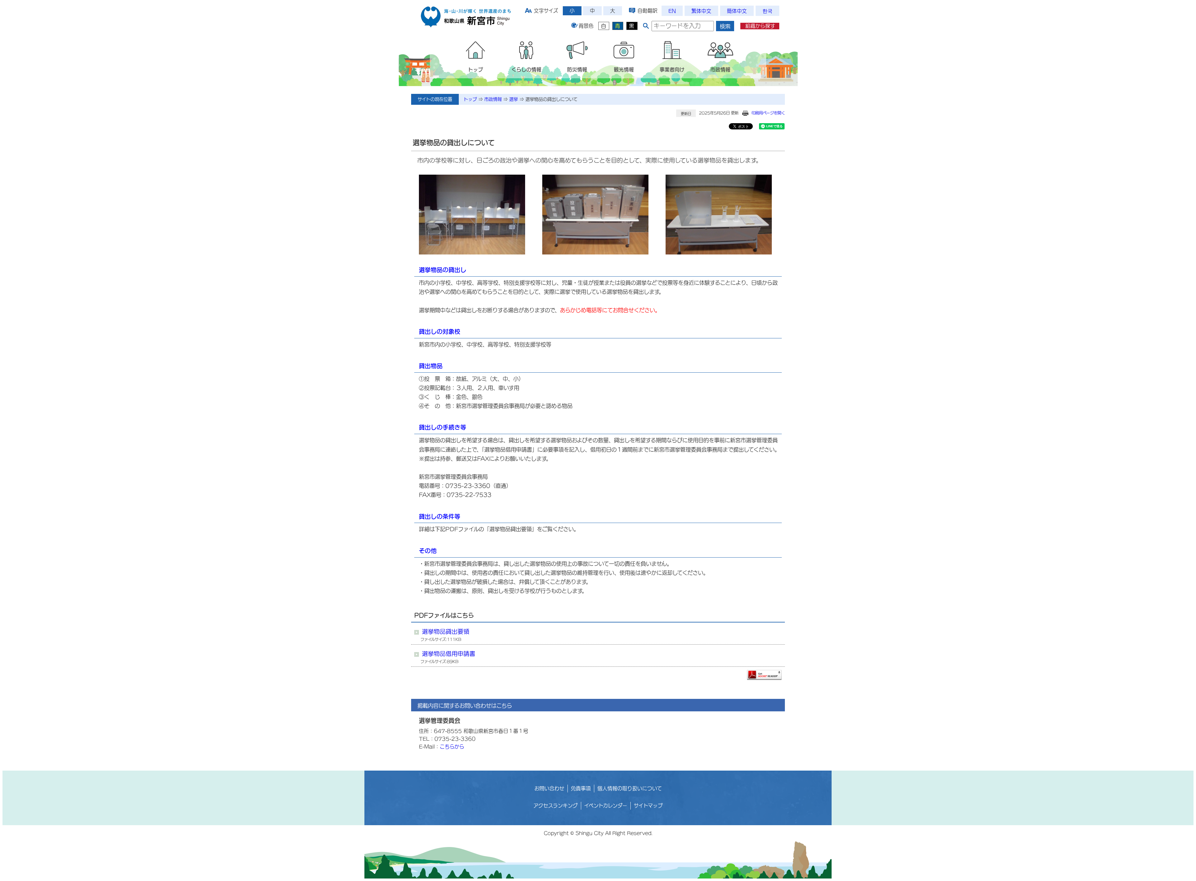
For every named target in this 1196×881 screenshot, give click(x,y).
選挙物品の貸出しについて (551, 99)
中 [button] (592, 10)
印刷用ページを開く (768, 113)
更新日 (686, 113)
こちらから (452, 746)
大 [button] (612, 10)
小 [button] (572, 10)
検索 (725, 26)
